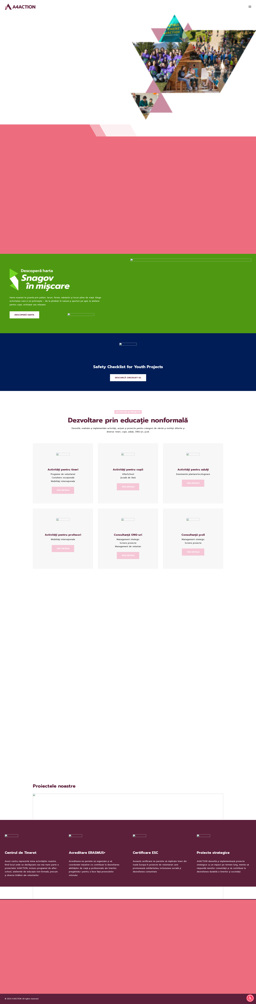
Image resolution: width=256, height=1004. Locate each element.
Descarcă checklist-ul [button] (128, 377)
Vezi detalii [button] (63, 490)
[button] (250, 6)
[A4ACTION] (20, 7)
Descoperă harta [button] (24, 314)
